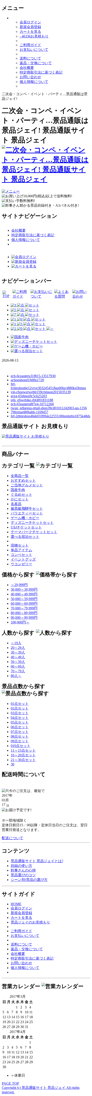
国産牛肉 (18, 490)
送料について (30, 58)
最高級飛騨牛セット (27, 508)
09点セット (20, 741)
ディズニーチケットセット (32, 522)
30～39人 (18, 652)
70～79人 (18, 671)
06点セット (20, 727)
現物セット (20, 545)
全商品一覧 (20, 476)
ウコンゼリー (21, 564)
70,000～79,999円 (24, 608)
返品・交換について (36, 63)
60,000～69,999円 (24, 603)
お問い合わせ (30, 77)
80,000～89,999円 (24, 613)
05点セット (20, 722)
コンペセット (21, 555)
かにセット (20, 499)
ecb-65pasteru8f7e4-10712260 (32, 404)
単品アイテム (21, 550)
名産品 (16, 504)
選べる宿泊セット (25, 537)
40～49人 (18, 657)
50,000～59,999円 (24, 599)
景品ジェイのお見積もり (30, 922)
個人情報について (34, 82)
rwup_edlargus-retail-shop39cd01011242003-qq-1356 (49, 408)
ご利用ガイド (30, 45)
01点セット (20, 703)
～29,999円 (19, 585)
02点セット (20, 708)
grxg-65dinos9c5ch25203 (29, 396)
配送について (12, 838)
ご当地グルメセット (27, 485)
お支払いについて (34, 49)
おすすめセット (23, 480)
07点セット (20, 732)
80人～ (16, 676)
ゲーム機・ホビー (25, 518)
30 (12, 764)
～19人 (16, 643)
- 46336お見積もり (34, 36)
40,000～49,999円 (24, 594)
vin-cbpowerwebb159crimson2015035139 (41, 392)
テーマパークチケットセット (34, 532)
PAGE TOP (10, 1083)
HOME (16, 904)
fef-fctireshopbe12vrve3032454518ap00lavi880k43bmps (48, 386)
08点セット (20, 736)
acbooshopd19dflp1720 (27, 380)
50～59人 (18, 662)
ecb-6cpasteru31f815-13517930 (33, 376)
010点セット (20, 746)
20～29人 (18, 648)
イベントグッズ (23, 559)
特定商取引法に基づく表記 (41, 72)
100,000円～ (20, 622)
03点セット (20, 713)
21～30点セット (23, 760)
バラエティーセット (27, 513)
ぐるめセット (21, 494)
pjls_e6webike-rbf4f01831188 (32, 400)
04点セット (20, 718)
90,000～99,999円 (24, 617)
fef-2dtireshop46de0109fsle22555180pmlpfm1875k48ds (50, 416)
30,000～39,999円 (24, 589)
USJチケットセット (26, 527)
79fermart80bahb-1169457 (29, 412)
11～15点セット (23, 750)
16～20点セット (23, 755)
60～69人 (18, 666)
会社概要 (27, 68)
